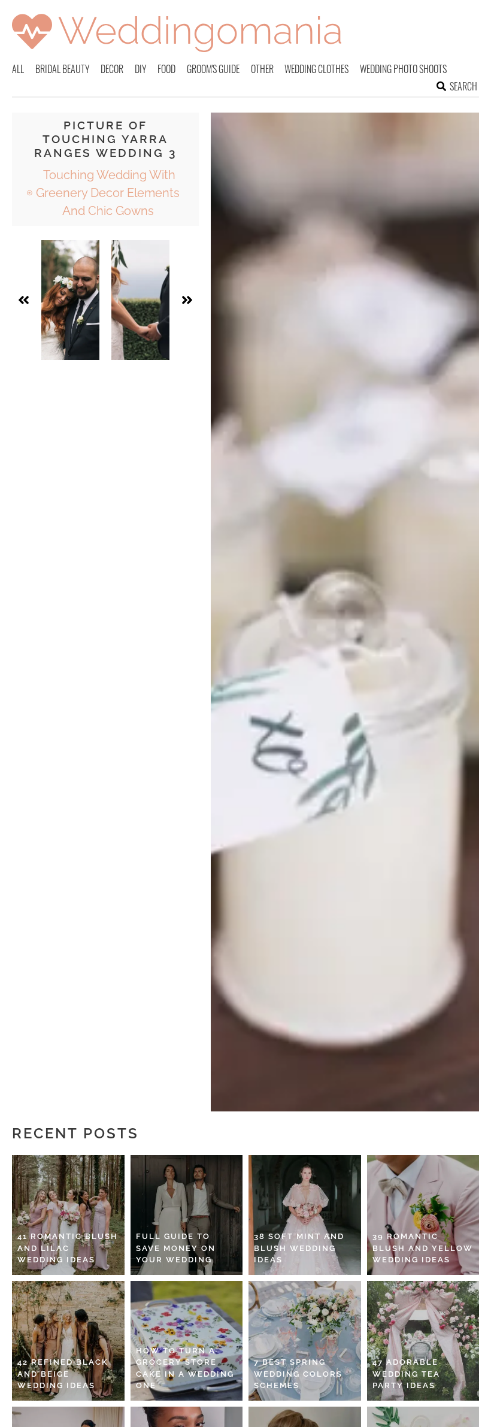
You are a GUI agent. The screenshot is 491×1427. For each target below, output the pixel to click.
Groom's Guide (213, 69)
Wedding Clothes (316, 69)
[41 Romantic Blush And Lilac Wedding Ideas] (68, 1215)
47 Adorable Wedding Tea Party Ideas (406, 1374)
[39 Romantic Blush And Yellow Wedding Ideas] (423, 1215)
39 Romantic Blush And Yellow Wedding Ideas (422, 1248)
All (18, 69)
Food (166, 69)
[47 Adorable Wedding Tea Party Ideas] (423, 1341)
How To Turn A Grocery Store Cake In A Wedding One (185, 1368)
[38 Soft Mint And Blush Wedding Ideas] (304, 1215)
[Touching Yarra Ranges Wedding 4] (140, 300)
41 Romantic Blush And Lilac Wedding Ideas (67, 1248)
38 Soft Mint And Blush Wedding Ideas (299, 1248)
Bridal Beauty (62, 69)
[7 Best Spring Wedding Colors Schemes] (304, 1341)
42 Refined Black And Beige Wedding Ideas (62, 1374)
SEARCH (463, 86)
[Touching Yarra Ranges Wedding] (70, 300)
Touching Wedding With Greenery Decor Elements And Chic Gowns (108, 193)
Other (262, 69)
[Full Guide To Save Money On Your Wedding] (187, 1215)
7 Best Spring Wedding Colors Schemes (298, 1374)
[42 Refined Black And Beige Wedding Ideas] (68, 1341)
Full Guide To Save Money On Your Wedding (176, 1248)
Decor (112, 69)
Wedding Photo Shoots (403, 69)
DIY (141, 69)
